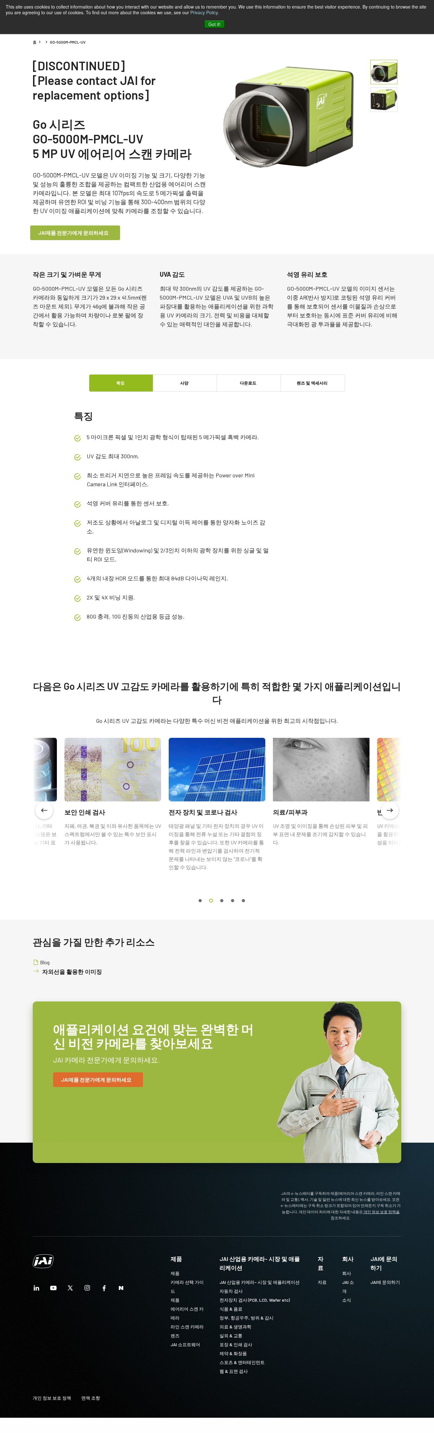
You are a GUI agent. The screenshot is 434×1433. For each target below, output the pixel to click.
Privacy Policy (204, 12)
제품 (176, 1258)
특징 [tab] (120, 382)
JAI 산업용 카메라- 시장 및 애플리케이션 (260, 1263)
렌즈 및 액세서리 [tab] (312, 382)
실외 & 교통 (231, 1335)
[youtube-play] (53, 1289)
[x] (70, 1289)
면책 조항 (90, 1398)
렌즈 (175, 1335)
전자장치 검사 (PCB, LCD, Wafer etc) (255, 1300)
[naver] (121, 1289)
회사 (348, 1258)
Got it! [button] (214, 24)
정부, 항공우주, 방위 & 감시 (247, 1317)
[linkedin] (36, 1289)
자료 (320, 1263)
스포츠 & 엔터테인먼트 (242, 1362)
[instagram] (87, 1289)
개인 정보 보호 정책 (52, 1398)
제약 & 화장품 (233, 1353)
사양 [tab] (184, 382)
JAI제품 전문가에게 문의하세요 (73, 233)
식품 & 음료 (231, 1309)
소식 (346, 1300)
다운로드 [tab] (248, 382)
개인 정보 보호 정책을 (381, 1211)
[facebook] (104, 1289)
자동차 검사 (231, 1291)
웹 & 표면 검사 (234, 1371)
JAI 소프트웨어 (185, 1344)
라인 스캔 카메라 (187, 1326)
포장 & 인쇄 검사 (236, 1344)
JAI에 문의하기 (383, 1263)
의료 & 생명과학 (235, 1326)
